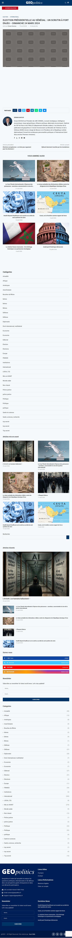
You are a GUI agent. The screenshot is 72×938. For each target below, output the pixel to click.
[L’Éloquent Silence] (8, 632)
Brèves (36, 741)
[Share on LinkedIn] (32, 110)
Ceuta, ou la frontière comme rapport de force (53, 215)
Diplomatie (36, 754)
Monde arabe (36, 809)
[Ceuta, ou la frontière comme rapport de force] (53, 202)
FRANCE (36, 788)
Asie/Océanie (36, 724)
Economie (36, 762)
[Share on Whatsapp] (36, 110)
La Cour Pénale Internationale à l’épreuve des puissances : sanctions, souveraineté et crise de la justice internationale (42, 607)
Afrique (36, 715)
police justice (36, 822)
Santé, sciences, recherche (36, 843)
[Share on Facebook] (19, 110)
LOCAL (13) (36, 800)
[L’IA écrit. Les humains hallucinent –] (36, 574)
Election (36, 775)
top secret (36, 847)
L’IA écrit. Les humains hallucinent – (16, 599)
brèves (36, 732)
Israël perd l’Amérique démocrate (53, 247)
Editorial (36, 771)
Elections (36, 779)
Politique (36, 826)
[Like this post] (15, 110)
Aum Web (32, 934)
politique (36, 834)
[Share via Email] (44, 110)
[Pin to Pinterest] (28, 110)
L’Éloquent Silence (21, 629)
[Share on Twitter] (24, 110)
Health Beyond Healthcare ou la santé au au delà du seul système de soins (35, 641)
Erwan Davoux (12, 26)
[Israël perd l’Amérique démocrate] (53, 233)
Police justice (36, 817)
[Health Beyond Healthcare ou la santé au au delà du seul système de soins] (19, 202)
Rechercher (6, 534)
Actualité (36, 711)
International (36, 796)
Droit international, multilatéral (36, 758)
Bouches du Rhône (36, 728)
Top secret (36, 856)
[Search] (65, 3)
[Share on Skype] (40, 110)
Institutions (36, 792)
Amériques (36, 719)
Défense (36, 745)
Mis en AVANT (36, 805)
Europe (36, 783)
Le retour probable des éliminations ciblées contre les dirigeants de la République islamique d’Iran (42, 618)
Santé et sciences (36, 839)
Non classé (36, 813)
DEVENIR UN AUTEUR (10, 8)
